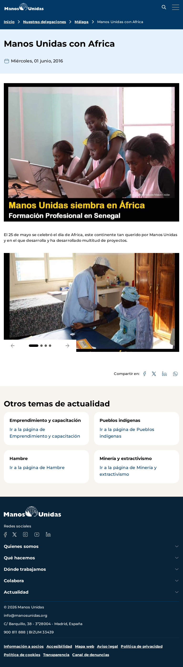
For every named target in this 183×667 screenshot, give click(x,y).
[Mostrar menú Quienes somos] (177, 546)
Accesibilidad (59, 646)
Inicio (9, 22)
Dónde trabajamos (25, 569)
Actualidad (16, 592)
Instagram (25, 534)
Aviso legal (107, 646)
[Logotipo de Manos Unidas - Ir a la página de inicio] (24, 9)
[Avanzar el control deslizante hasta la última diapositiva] (13, 346)
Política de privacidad (141, 646)
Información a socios (24, 646)
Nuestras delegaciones (44, 22)
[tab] (33, 345)
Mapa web (84, 646)
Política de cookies (22, 654)
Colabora (14, 580)
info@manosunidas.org (25, 615)
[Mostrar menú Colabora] (177, 580)
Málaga (81, 22)
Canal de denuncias (90, 654)
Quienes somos (21, 546)
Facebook (5, 534)
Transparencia (56, 654)
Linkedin (48, 534)
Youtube (37, 534)
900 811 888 (14, 632)
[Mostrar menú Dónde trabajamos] (177, 569)
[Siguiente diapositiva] (67, 346)
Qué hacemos (19, 558)
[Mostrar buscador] (163, 7)
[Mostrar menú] (174, 7)
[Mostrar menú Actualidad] (177, 592)
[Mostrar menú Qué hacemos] (177, 558)
